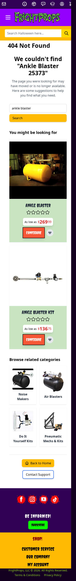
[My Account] (62, 4)
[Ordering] (34, 4)
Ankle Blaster (38, 205)
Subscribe (38, 525)
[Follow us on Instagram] (32, 499)
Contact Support (38, 474)
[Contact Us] (43, 4)
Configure (33, 232)
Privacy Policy (52, 575)
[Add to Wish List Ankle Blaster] (49, 232)
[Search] (66, 33)
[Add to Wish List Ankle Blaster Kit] (49, 339)
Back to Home (40, 463)
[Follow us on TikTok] (55, 499)
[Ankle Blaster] (38, 170)
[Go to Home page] (37, 17)
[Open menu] (8, 17)
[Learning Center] (52, 4)
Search (17, 118)
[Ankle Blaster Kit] (38, 277)
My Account (38, 564)
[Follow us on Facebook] (21, 499)
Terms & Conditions (27, 575)
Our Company (38, 556)
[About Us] (24, 4)
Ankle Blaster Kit (38, 312)
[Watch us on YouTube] (44, 499)
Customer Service (38, 549)
